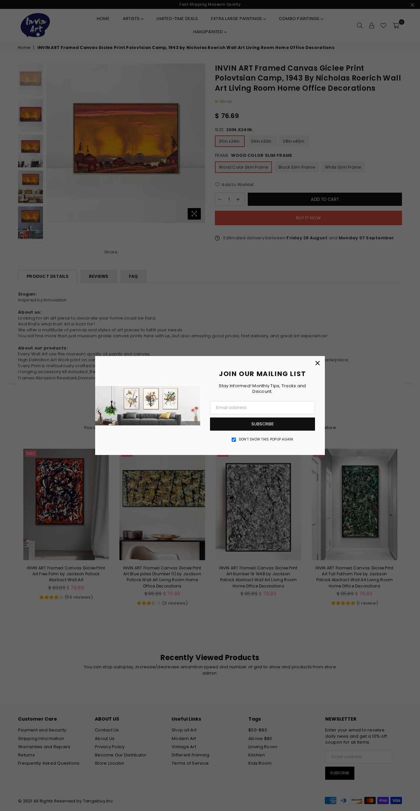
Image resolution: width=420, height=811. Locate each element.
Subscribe (262, 424)
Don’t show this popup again (266, 439)
